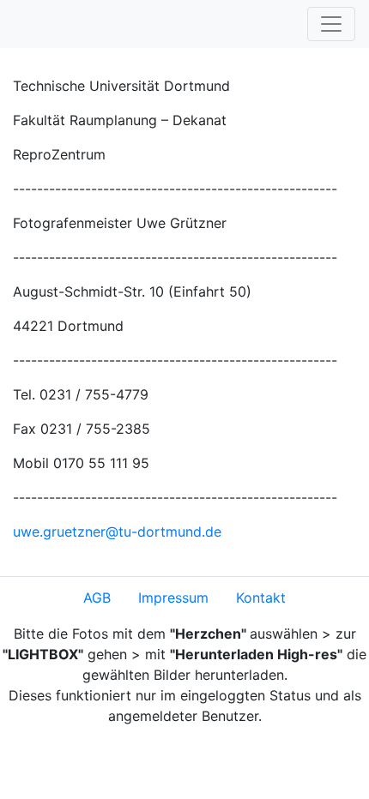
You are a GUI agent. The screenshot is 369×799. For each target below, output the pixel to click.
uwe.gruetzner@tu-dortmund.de (117, 531)
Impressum (173, 597)
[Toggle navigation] (331, 24)
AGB (97, 597)
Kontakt (261, 597)
